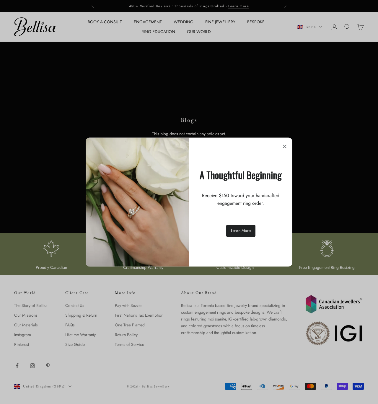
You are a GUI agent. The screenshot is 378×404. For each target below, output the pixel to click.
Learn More (241, 231)
